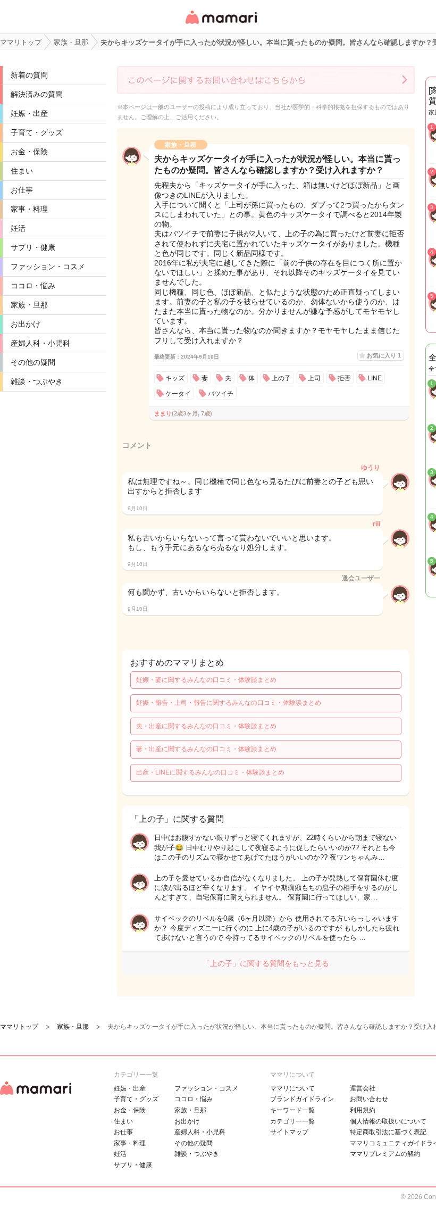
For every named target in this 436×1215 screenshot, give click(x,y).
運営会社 (362, 1088)
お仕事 (22, 190)
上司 (314, 378)
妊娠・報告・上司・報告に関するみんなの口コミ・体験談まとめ (228, 702)
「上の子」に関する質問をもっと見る (266, 963)
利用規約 (362, 1110)
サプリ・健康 (33, 247)
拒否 (344, 378)
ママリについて (292, 1088)
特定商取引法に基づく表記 (388, 1132)
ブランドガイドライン (302, 1099)
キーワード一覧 (292, 1110)
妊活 (18, 228)
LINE (374, 378)
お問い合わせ (369, 1099)
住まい (22, 171)
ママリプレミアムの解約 (385, 1154)
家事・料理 (29, 209)
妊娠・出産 (29, 113)
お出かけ (25, 324)
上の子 (281, 378)
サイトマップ (289, 1132)
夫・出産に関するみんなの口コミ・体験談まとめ (206, 726)
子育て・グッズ (37, 132)
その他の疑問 (33, 362)
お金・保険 (29, 151)
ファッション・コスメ (48, 266)
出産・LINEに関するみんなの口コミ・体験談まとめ (210, 772)
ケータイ (178, 393)
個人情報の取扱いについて (388, 1121)
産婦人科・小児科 (40, 343)
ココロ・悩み (33, 285)
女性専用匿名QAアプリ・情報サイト (221, 24)
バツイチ (220, 393)
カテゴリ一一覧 (292, 1121)
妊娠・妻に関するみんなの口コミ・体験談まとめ (206, 680)
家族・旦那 (29, 305)
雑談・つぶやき (37, 381)
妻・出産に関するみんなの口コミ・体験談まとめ (206, 749)
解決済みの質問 (37, 94)
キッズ (175, 378)
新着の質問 (29, 75)
